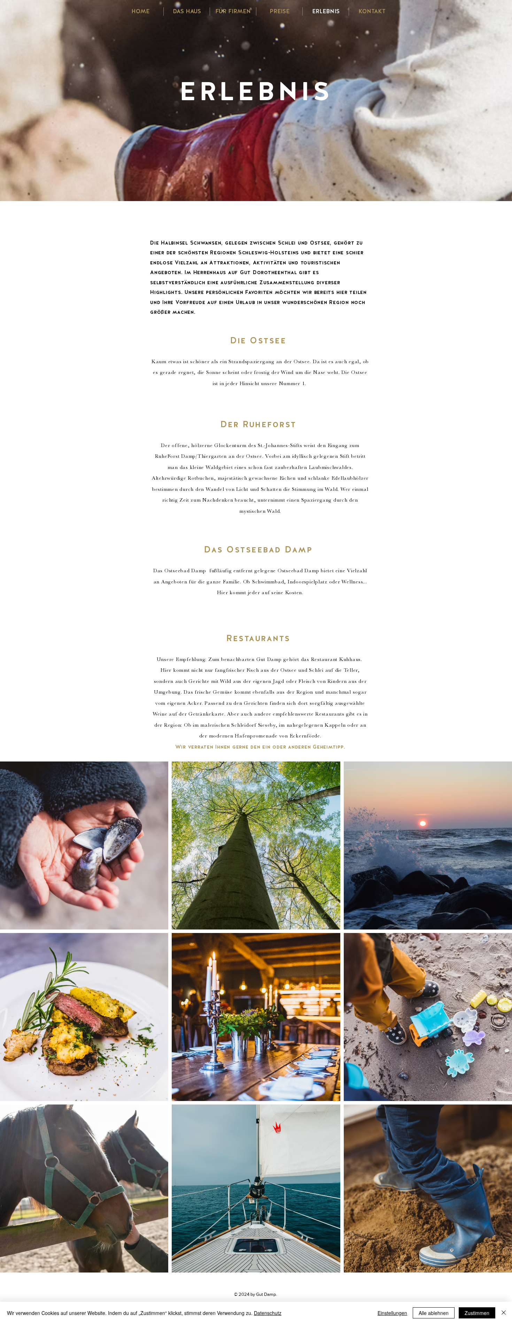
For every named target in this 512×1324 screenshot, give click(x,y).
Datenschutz (267, 1312)
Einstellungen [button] (392, 1312)
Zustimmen (477, 1312)
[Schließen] (503, 1312)
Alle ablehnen (434, 1312)
